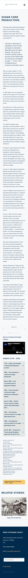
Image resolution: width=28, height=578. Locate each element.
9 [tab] (20, 333)
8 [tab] (18, 333)
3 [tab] (11, 333)
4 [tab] (12, 333)
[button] (3, 329)
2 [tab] (9, 333)
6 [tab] (15, 333)
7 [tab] (17, 333)
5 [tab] (14, 333)
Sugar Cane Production (14, 518)
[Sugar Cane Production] (14, 515)
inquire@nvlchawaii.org (13, 551)
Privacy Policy (7, 566)
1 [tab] (8, 333)
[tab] (14, 365)
